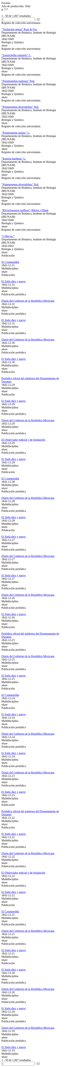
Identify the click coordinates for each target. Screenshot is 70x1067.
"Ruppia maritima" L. (13, 158)
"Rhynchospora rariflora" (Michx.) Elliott (24, 210)
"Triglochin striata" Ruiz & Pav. (19, 29)
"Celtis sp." (7, 236)
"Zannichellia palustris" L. (16, 55)
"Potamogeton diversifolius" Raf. (20, 106)
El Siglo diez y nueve (13, 281)
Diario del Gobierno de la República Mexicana (27, 300)
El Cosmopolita (10, 262)
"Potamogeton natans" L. (15, 132)
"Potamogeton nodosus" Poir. (18, 81)
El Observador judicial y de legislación (23, 439)
